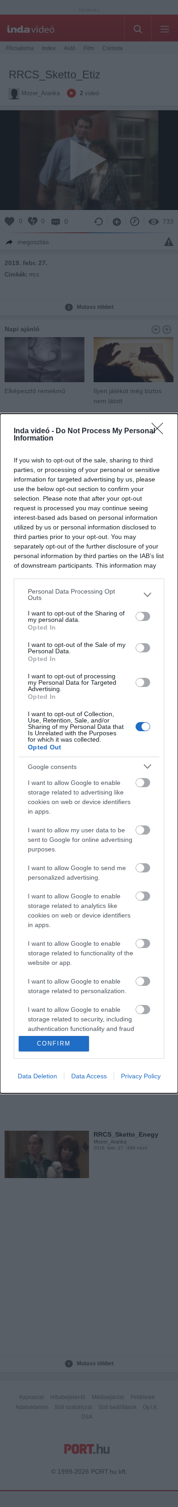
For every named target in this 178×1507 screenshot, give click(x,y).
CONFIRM (54, 1043)
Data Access (89, 1076)
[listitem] (89, 594)
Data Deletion (37, 1076)
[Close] (160, 431)
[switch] (143, 616)
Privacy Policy (141, 1076)
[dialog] (89, 753)
